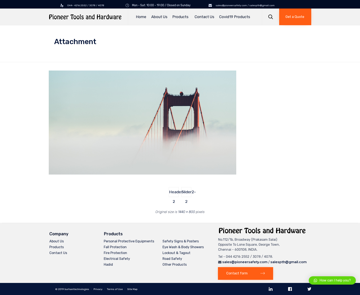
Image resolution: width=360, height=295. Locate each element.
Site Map (132, 289)
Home (141, 17)
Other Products (174, 264)
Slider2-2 (186, 193)
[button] (295, 17)
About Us (159, 17)
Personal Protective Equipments (129, 241)
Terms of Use (115, 289)
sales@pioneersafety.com (244, 262)
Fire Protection (115, 253)
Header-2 (174, 193)
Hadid (108, 264)
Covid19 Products (234, 17)
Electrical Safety (117, 259)
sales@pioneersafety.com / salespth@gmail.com (245, 5)
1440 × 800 (186, 212)
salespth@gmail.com (288, 262)
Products (180, 17)
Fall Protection (115, 247)
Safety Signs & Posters (180, 241)
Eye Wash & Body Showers (183, 247)
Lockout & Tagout (176, 253)
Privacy (98, 289)
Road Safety (172, 259)
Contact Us (204, 17)
